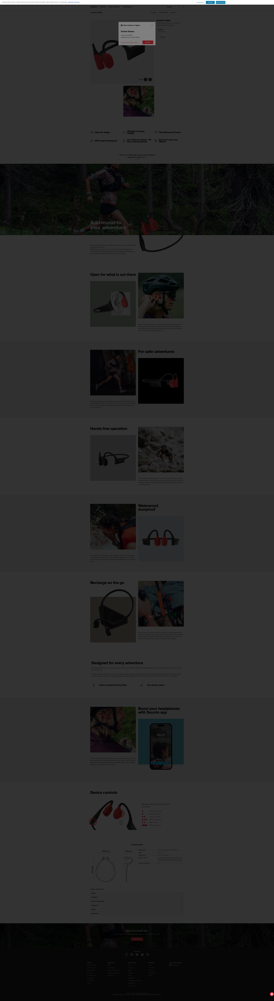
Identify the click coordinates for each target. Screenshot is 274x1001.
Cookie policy (70, 2)
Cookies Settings (200, 2)
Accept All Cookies (221, 2)
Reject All (210, 2)
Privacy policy (76, 2)
